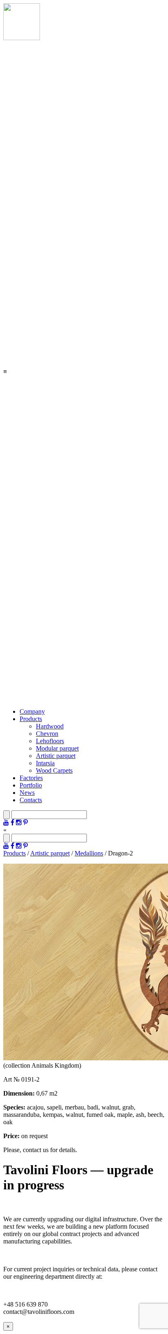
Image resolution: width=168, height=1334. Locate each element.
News (27, 792)
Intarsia (45, 763)
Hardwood (50, 726)
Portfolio (31, 785)
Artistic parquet (55, 755)
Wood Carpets (54, 770)
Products (31, 718)
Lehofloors (50, 740)
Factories (31, 777)
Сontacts (31, 799)
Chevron (47, 733)
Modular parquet (57, 748)
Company (32, 711)
